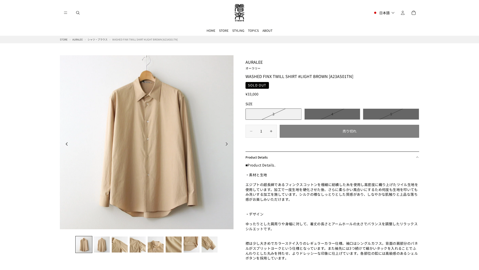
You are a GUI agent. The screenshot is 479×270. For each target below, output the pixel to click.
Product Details (256, 157)
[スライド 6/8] (174, 244)
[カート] (413, 12)
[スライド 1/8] (84, 244)
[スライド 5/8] (156, 244)
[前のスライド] (65, 144)
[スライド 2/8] (102, 244)
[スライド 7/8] (192, 244)
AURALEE (254, 64)
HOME (211, 30)
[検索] (77, 12)
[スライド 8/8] (210, 244)
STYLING (238, 30)
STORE (224, 30)
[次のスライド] (228, 144)
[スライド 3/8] (120, 244)
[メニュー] (65, 12)
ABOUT (267, 30)
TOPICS (253, 30)
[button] (383, 12)
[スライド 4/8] (138, 244)
